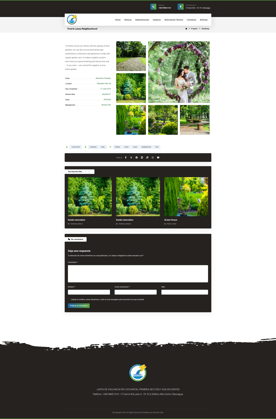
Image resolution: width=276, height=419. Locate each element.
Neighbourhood (146, 147)
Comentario (73, 262)
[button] (126, 157)
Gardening (93, 147)
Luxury (135, 147)
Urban (103, 147)
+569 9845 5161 (111, 394)
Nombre (71, 287)
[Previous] (85, 172)
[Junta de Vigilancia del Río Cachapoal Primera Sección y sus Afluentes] (72, 20)
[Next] (89, 172)
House (126, 147)
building (117, 147)
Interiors (80, 224)
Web (163, 287)
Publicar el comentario (78, 306)
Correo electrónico (122, 287)
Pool (157, 147)
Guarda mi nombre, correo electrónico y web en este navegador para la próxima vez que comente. (107, 299)
